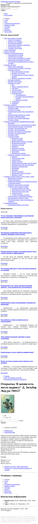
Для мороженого (20, 95)
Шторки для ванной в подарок (21, 78)
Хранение (15, 103)
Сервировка (15, 101)
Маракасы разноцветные (19, 166)
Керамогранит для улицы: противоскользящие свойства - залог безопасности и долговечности (16, 286)
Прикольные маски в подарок (21, 173)
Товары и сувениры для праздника (19, 155)
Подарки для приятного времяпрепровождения (19, 121)
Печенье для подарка (18, 150)
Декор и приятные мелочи (20, 86)
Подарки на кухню (14, 83)
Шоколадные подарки (19, 153)
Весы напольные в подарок (20, 71)
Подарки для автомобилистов (13, 53)
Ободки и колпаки (17, 171)
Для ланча (15, 88)
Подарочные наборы (10, 203)
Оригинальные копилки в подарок (19, 115)
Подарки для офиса (10, 105)
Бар (13, 85)
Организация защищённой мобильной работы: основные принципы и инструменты (16, 233)
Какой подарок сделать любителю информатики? (17, 352)
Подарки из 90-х (13, 135)
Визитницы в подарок (15, 178)
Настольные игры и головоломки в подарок (22, 125)
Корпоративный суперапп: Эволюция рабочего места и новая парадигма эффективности (18, 252)
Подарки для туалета (18, 73)
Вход (6, 13)
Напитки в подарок (18, 148)
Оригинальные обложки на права (18, 60)
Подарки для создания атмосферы (18, 118)
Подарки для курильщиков (16, 130)
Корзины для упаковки (15, 41)
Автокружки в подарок (15, 56)
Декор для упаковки (14, 40)
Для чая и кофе (16, 90)
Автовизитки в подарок (15, 55)
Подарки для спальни (15, 81)
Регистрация (8, 15)
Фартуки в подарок (21, 100)
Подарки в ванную (14, 70)
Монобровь (15, 168)
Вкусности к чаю (17, 138)
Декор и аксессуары (18, 158)
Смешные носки (17, 193)
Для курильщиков (10, 50)
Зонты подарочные (14, 180)
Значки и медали (17, 161)
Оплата (6, 28)
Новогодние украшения (15, 66)
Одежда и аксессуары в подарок (18, 186)
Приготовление (17, 93)
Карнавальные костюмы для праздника (24, 163)
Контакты (7, 30)
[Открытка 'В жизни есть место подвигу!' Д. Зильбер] (7, 412)
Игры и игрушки (9, 51)
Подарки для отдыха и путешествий (19, 131)
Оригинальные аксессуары (20, 191)
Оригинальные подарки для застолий (20, 126)
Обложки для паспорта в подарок (18, 185)
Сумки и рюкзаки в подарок (21, 195)
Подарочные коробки (15, 43)
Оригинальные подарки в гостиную (19, 68)
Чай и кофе (15, 151)
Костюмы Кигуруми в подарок (21, 190)
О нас (6, 20)
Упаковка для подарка (15, 48)
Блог (5, 21)
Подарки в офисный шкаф (16, 116)
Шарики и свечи (17, 175)
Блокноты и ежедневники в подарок (19, 106)
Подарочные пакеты (14, 46)
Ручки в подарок (13, 120)
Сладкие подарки (13, 136)
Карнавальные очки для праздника (23, 165)
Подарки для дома (10, 65)
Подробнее (4, 227)
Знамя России (16, 160)
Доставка (7, 26)
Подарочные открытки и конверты (19, 45)
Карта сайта (8, 31)
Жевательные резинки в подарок (22, 141)
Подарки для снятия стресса (17, 133)
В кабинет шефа (13, 108)
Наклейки (11, 123)
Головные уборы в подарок (20, 188)
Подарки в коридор (14, 80)
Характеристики (9, 432)
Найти (3, 10)
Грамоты (14, 156)
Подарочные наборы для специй (18, 205)
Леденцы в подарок (18, 145)
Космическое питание (19, 143)
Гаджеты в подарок (14, 110)
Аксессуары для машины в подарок (19, 58)
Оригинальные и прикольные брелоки (20, 196)
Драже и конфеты (17, 140)
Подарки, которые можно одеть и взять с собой (19, 176)
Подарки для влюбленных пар (17, 128)
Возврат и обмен (9, 25)
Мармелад (15, 146)
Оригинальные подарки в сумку (18, 198)
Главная (6, 18)
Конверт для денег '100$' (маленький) (16, 466)
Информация (8, 430)
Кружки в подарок (18, 91)
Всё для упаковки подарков (13, 38)
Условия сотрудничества (12, 23)
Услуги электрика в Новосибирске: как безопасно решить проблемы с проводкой (17, 216)
